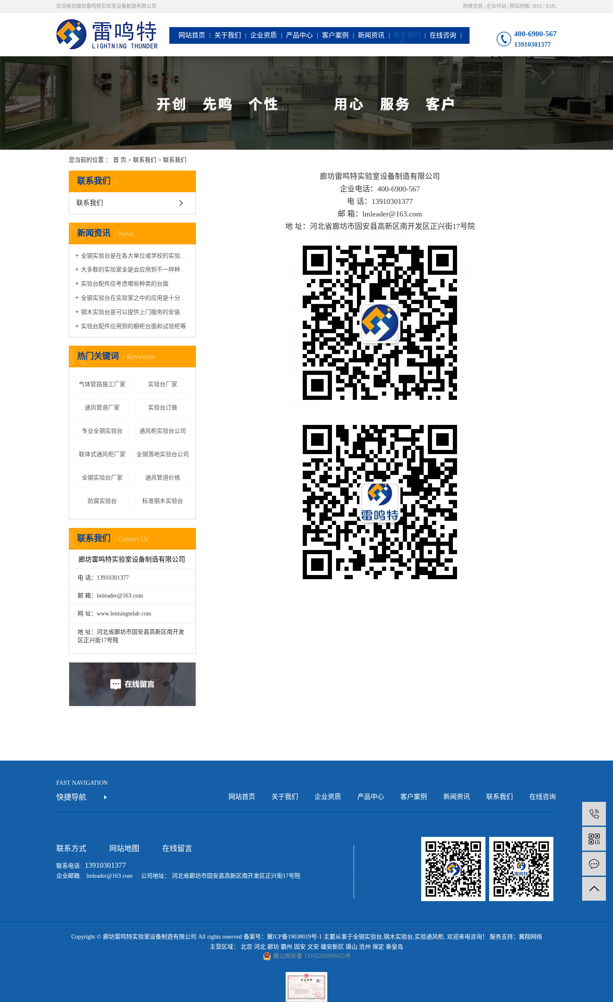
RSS (537, 6)
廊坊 (273, 947)
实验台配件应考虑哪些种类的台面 (124, 284)
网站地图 (520, 6)
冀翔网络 (530, 937)
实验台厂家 (162, 384)
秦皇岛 (394, 947)
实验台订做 (162, 407)
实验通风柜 (429, 937)
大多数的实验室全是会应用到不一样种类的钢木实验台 (135, 269)
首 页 (119, 160)
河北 (260, 947)
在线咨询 (443, 35)
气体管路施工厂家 (102, 384)
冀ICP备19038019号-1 (294, 937)
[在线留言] (594, 864)
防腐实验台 (102, 501)
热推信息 (473, 6)
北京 (246, 947)
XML (551, 6)
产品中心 (299, 35)
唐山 (351, 947)
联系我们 (407, 35)
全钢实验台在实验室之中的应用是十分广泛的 (135, 298)
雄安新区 (332, 947)
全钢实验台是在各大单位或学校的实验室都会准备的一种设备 (135, 256)
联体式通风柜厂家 (102, 454)
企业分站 (496, 6)
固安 (300, 947)
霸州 (286, 947)
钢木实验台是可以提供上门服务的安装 (130, 312)
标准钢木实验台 (162, 501)
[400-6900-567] (594, 814)
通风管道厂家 (102, 407)
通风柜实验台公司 (162, 431)
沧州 (365, 947)
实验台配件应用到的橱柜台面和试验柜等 (133, 326)
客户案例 (335, 35)
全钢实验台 (367, 937)
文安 (313, 947)
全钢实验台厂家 (102, 478)
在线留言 (177, 848)
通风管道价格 (162, 478)
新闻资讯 (371, 35)
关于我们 (227, 35)
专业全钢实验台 (102, 431)
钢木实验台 (398, 937)
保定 (378, 947)
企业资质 (263, 35)
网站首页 (191, 35)
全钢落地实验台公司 (162, 454)
